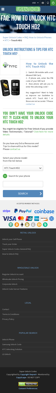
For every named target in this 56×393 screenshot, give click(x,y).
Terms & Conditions (10, 314)
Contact (5, 309)
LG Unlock (6, 354)
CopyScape (21, 377)
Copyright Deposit (28, 374)
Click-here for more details (28, 131)
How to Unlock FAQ (10, 254)
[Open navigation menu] (2, 9)
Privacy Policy (8, 319)
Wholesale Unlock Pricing (13, 279)
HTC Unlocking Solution (12, 349)
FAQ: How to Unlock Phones (38, 37)
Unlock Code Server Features (15, 289)
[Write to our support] (42, 3)
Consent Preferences (28, 388)
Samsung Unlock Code (11, 344)
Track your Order (9, 244)
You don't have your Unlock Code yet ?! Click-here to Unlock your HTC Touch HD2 (28, 118)
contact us (30, 104)
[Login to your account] (53, 3)
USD (34, 2)
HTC (7, 40)
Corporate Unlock (9, 284)
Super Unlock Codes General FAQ (16, 249)
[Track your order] (47, 3)
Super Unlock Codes (12, 37)
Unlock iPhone (8, 339)
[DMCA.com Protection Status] (28, 384)
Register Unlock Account (12, 274)
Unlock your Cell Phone (12, 239)
